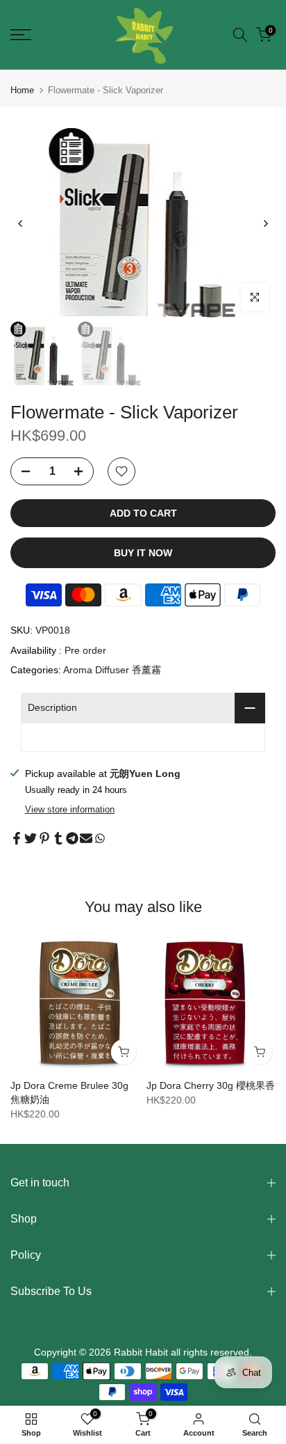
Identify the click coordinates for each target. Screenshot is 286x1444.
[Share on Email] (86, 838)
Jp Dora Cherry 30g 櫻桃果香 (210, 1085)
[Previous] (20, 223)
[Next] (265, 223)
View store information (70, 809)
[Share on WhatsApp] (100, 838)
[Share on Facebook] (16, 838)
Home (22, 90)
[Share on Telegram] (72, 838)
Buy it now (143, 552)
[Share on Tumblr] (58, 838)
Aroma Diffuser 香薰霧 (112, 669)
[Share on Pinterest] (44, 838)
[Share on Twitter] (30, 838)
